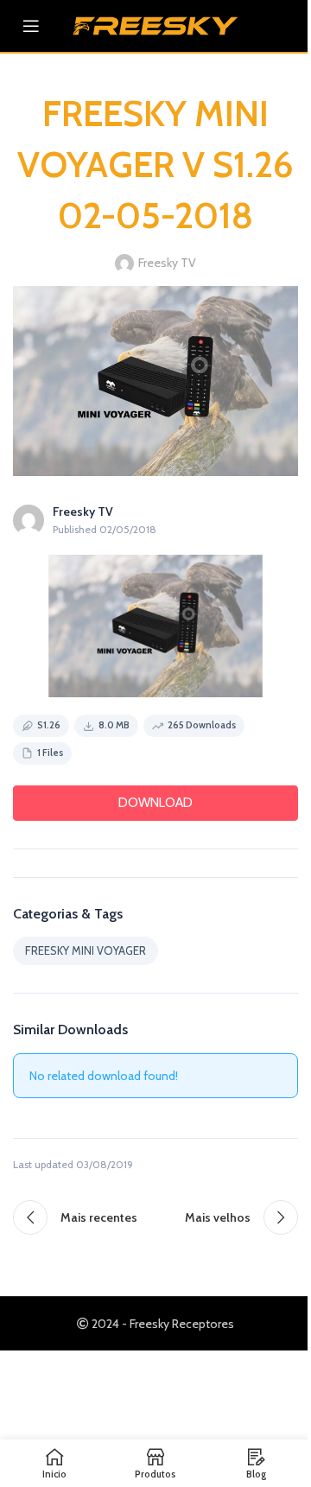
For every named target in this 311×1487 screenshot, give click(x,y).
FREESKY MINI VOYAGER (85, 950)
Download (155, 802)
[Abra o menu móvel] (31, 26)
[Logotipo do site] (155, 24)
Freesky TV (167, 262)
